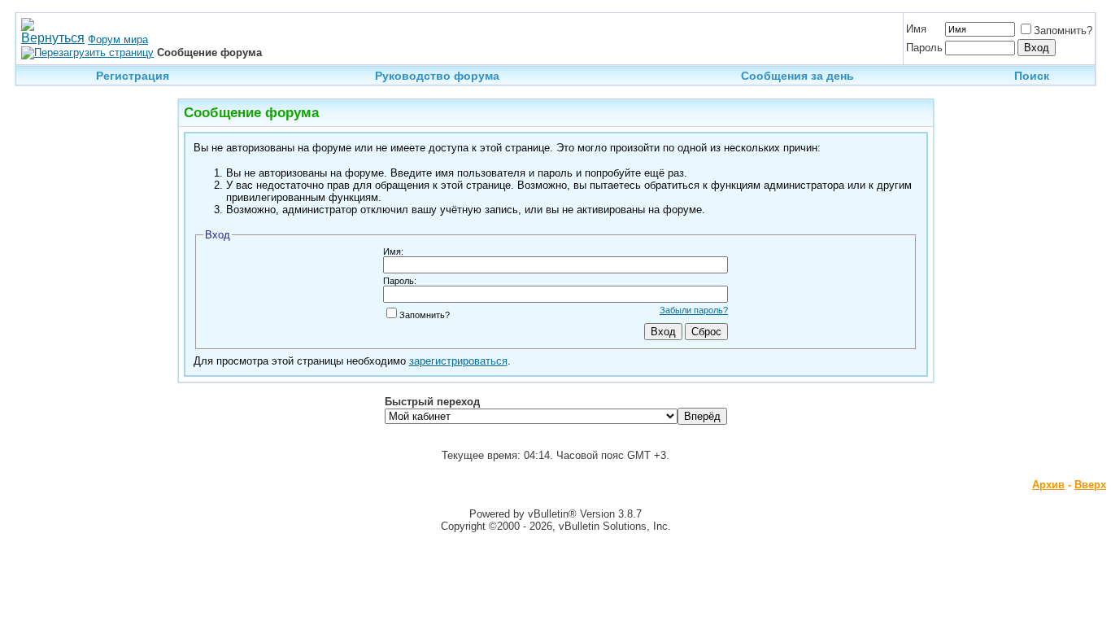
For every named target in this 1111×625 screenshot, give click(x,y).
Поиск (1031, 75)
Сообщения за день (797, 75)
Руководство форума (437, 75)
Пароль (924, 48)
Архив (1048, 485)
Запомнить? (1063, 30)
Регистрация (132, 75)
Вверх (1090, 485)
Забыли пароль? (694, 310)
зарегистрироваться (458, 361)
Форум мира (118, 39)
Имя (916, 29)
